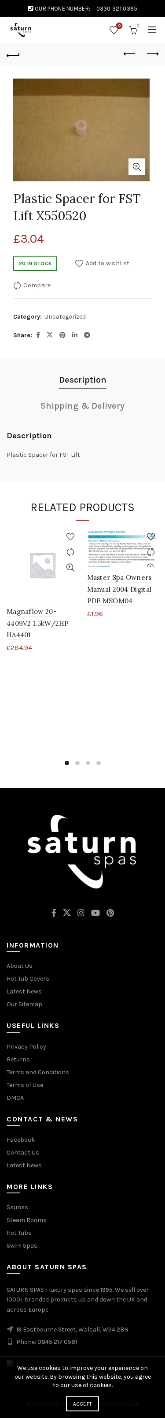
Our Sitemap (24, 1004)
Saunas (17, 1207)
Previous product (130, 54)
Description (82, 380)
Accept (82, 1404)
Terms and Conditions (38, 1072)
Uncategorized (65, 316)
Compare (37, 285)
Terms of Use (25, 1085)
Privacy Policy (26, 1046)
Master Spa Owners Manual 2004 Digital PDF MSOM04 (119, 589)
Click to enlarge (136, 166)
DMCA (15, 1098)
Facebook (21, 1139)
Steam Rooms (27, 1220)
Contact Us (23, 1152)
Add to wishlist (107, 263)
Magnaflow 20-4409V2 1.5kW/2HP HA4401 (38, 623)
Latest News (24, 991)
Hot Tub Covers (28, 978)
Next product (152, 54)
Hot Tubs (19, 1233)
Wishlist (119, 25)
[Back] (13, 54)
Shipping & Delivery (82, 406)
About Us (20, 966)
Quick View (70, 567)
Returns (18, 1059)
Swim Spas (22, 1245)
